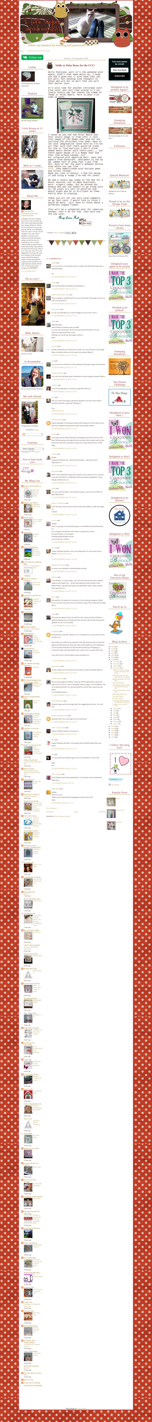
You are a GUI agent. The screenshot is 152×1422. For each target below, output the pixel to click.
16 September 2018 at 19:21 (64, 497)
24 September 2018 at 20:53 (64, 768)
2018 (113, 659)
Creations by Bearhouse (32, 983)
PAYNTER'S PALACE (31, 1366)
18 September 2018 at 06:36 (64, 734)
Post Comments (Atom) (62, 816)
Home (22, 51)
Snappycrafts (28, 1089)
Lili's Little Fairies (30, 816)
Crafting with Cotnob (64, 554)
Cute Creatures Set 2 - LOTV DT (38, 521)
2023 (113, 649)
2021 (113, 653)
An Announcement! (37, 1276)
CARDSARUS (28, 612)
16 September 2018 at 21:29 (64, 591)
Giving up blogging (30, 796)
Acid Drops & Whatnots (32, 1228)
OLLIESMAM (29, 634)
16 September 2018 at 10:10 (64, 316)
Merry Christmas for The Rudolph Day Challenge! (122, 676)
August (115, 708)
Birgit (53, 614)
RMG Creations (29, 769)
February (116, 721)
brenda (54, 263)
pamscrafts (27, 532)
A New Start (36, 1198)
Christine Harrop (57, 419)
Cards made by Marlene (32, 714)
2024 (113, 647)
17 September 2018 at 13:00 (64, 673)
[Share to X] (71, 233)
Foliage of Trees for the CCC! (120, 705)
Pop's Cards (28, 1119)
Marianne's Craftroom (31, 794)
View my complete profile (28, 271)
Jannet (54, 282)
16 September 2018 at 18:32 (64, 448)
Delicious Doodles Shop (31, 1273)
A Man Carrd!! (37, 956)
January (115, 724)
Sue (53, 754)
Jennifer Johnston (57, 678)
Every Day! (118, 822)
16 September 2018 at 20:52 (64, 571)
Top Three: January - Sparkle (36, 851)
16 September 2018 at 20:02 (64, 542)
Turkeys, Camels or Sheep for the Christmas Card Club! (121, 671)
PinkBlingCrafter (30, 913)
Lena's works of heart (31, 1074)
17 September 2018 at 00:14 (64, 626)
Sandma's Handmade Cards (60, 295)
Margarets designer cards (60, 715)
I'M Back (36, 667)
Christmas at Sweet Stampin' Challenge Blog (32, 846)
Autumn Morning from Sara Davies (37, 1108)
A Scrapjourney (29, 779)
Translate (37, 452)
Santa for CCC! (120, 810)
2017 (113, 726)
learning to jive (29, 862)
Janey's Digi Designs (31, 1351)
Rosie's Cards (28, 1380)
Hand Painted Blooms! (120, 694)
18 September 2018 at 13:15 (64, 749)
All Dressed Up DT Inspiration (36, 1063)
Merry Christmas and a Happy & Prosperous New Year (32, 772)
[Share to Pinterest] (75, 233)
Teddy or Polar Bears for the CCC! (121, 691)
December (116, 661)
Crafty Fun (27, 1059)
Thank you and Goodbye (32, 629)
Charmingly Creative (31, 831)
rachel (54, 488)
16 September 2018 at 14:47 (64, 414)
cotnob (54, 548)
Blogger (36, 430)
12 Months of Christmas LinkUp (37, 734)
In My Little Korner (30, 1243)
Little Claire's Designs (31, 1028)
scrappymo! (55, 631)
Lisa (53, 397)
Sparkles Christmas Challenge (30, 579)
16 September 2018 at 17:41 (64, 429)
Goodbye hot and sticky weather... (37, 1032)
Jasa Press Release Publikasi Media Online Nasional (37, 822)
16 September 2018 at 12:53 (64, 379)
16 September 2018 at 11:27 (64, 367)
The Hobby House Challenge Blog (30, 1341)
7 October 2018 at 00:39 (63, 783)
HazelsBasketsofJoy (30, 998)
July (114, 711)
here (50, 169)
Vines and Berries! (118, 683)
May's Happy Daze (30, 1013)
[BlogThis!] (68, 233)
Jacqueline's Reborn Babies (33, 1197)
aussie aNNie (56, 309)
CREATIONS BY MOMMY (33, 1386)
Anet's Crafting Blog (31, 547)
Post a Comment (51, 808)
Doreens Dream (29, 648)
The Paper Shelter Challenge (36, 1122)
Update (26, 894)
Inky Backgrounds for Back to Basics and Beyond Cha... (121, 686)
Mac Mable (55, 471)
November (116, 664)
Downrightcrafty (29, 892)
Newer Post (49, 812)
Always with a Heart (30, 503)
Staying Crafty (29, 1311)
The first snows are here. (36, 1330)
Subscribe (120, 76)
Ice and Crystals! (118, 698)
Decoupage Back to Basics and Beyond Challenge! (121, 701)
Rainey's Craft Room (58, 503)
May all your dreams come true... (37, 881)
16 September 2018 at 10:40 (64, 341)
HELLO (26, 1368)
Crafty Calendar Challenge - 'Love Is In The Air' (38, 639)
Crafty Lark (28, 1302)
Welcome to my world (31, 1148)
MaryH (54, 434)
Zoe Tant (54, 346)
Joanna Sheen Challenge (32, 1383)
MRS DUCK (56, 789)
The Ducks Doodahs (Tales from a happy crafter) (32, 681)
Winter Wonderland (30, 760)
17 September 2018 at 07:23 (64, 661)
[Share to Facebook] (73, 233)
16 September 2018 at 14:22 (64, 392)
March (115, 719)
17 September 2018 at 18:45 (64, 722)
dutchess (54, 577)
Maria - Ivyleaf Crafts (58, 727)
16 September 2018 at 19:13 (64, 483)
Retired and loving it (31, 1326)
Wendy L (54, 385)
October (116, 666)
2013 (113, 735)
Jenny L (54, 520)
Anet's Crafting (56, 774)
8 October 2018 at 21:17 (63, 803)
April (115, 717)
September (116, 668)
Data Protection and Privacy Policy (39, 51)
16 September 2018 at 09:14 (64, 289)
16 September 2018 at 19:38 (64, 515)
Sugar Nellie (28, 1133)
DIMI (53, 321)
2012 (113, 737)
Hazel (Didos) (56, 666)
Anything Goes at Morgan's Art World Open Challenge (37, 719)
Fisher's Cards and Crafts (32, 745)
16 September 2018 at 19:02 (64, 465)
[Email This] (66, 233)
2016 (113, 728)
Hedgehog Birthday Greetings (36, 835)
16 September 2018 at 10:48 (64, 355)
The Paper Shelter (30, 627)
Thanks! (117, 798)
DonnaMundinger (57, 701)
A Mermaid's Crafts (58, 411)
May (114, 715)
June (114, 713)
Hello (25, 1375)
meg (53, 361)
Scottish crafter (29, 1287)
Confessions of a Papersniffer (29, 1044)
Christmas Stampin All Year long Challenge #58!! (37, 1219)
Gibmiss (54, 454)
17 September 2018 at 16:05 (64, 695)
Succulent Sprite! (118, 696)
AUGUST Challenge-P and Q (37, 601)
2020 (113, 655)
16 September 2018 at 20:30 (64, 559)
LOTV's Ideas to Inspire (32, 945)
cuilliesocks (29, 211)
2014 (113, 733)
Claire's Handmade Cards (32, 1104)
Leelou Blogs (81, 1408)
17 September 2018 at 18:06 (64, 710)
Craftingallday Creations (32, 877)
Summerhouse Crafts (31, 954)
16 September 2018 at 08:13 (64, 277)
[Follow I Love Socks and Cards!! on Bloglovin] (116, 781)
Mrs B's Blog (28, 517)
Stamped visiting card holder (37, 1078)
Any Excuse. (37, 932)
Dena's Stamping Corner (32, 899)
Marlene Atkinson (57, 373)
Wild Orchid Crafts (30, 969)
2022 (113, 651)
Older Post (102, 812)
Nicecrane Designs (30, 1258)
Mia (53, 740)
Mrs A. (54, 597)
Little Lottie (37, 1167)
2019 (113, 657)
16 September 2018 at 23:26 (64, 608)
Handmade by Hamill (31, 801)
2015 (113, 731)
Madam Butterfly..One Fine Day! (121, 680)
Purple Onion (37, 901)
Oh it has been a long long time (37, 1291)
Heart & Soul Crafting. (31, 930)
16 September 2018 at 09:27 (64, 304)
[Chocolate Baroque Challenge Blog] (120, 300)
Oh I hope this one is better (33, 1373)
